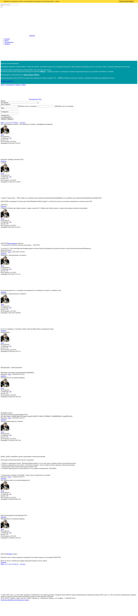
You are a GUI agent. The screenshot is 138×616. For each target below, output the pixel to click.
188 (10, 138)
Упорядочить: (5, 115)
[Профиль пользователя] (5, 133)
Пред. (2, 122)
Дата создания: (5, 104)
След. (24, 122)
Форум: (3, 101)
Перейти (3, 161)
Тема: (2, 108)
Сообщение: (5, 112)
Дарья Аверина (12, 243)
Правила (7, 44)
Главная (7, 39)
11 (17, 122)
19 (21, 122)
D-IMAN (10, 554)
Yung (39, 99)
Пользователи (9, 42)
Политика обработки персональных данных (15, 600)
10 (15, 122)
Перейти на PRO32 (7, 81)
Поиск (7, 40)
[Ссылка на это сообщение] (15, 158)
